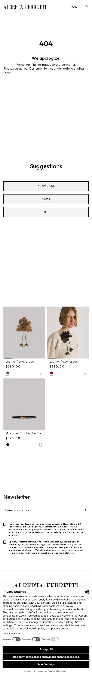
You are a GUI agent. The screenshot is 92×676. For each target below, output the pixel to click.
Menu (74, 7)
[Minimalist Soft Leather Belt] (24, 404)
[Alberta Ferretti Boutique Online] (24, 7)
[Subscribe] (84, 510)
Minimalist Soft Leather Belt (24, 433)
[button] (86, 7)
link (17, 535)
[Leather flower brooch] (24, 332)
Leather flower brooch (20, 361)
